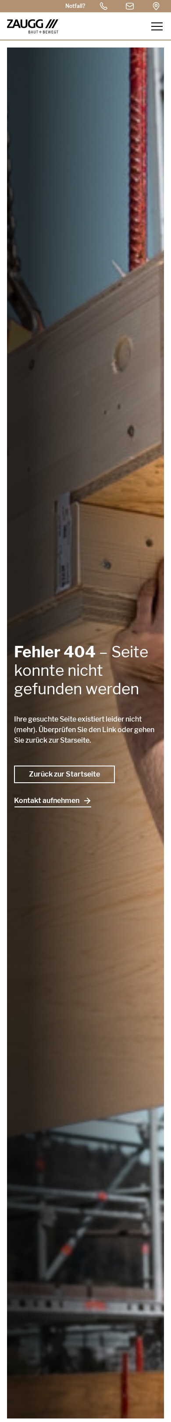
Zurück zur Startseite (64, 774)
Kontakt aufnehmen (46, 800)
